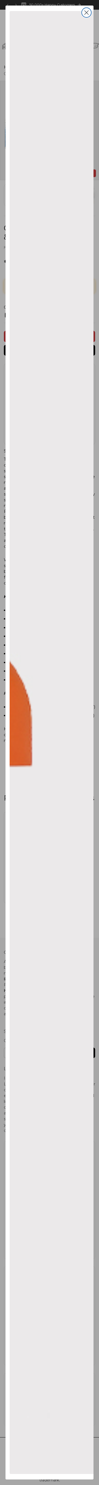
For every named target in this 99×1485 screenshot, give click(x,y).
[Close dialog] (86, 12)
